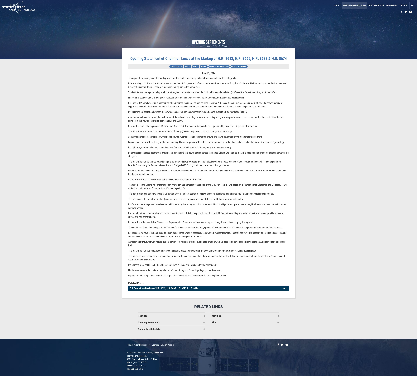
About (337, 5)
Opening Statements (208, 42)
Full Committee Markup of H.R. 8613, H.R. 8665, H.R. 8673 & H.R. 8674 (164, 288)
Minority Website (167, 345)
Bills (214, 322)
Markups (216, 315)
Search (412, 5)
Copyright (155, 345)
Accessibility (145, 345)
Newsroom (391, 5)
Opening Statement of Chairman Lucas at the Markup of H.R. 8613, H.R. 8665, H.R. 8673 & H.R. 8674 (208, 58)
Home (188, 46)
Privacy (136, 345)
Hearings (142, 315)
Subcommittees (376, 5)
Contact (403, 5)
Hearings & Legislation (354, 5)
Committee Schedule (149, 329)
